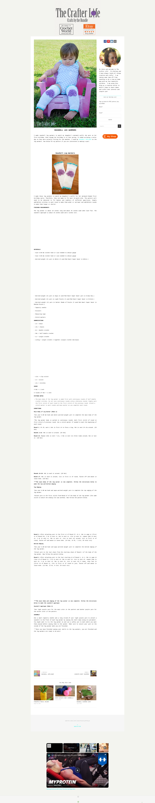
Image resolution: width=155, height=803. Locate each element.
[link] (49, 755)
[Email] (115, 42)
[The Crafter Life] (77, 18)
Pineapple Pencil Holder (41, 701)
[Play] (88, 747)
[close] (78, 796)
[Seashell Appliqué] (37, 673)
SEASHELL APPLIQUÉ (85, 139)
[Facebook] (105, 42)
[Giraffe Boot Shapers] (93, 673)
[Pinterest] (108, 42)
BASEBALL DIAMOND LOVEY (84, 701)
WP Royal (87, 720)
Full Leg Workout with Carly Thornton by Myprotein (69, 755)
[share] (105, 754)
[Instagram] (111, 42)
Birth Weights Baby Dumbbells (64, 698)
